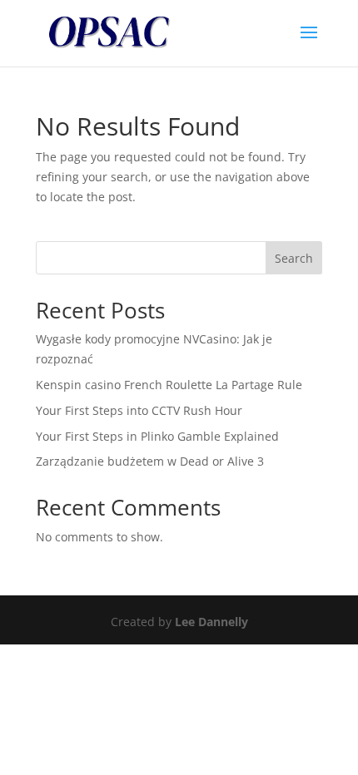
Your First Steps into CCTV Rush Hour (139, 410)
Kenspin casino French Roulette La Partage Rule (169, 384)
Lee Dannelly (211, 621)
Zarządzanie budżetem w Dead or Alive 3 (150, 461)
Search (294, 258)
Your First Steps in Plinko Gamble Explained (157, 436)
